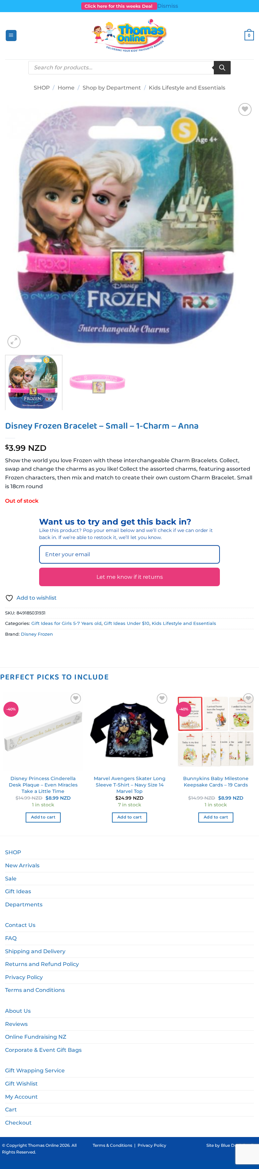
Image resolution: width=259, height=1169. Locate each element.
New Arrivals (22, 865)
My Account (21, 1097)
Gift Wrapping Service (35, 1070)
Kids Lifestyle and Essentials (187, 88)
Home (66, 88)
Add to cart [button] (43, 817)
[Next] (240, 225)
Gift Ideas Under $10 (126, 623)
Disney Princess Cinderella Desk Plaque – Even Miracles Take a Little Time (43, 784)
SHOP (42, 88)
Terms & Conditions (112, 1145)
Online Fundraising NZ (35, 1037)
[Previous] (18, 225)
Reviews (16, 1024)
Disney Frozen (37, 634)
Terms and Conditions (35, 990)
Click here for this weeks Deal (119, 6)
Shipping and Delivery (35, 951)
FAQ (11, 938)
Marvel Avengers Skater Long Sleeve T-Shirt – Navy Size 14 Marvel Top (130, 784)
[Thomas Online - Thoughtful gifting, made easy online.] (129, 35)
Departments (23, 904)
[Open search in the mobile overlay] (129, 67)
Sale (11, 878)
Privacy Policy (24, 977)
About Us (18, 1011)
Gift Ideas (18, 891)
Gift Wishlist (21, 1083)
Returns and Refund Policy (42, 964)
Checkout (18, 1123)
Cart (11, 1109)
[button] (11, 35)
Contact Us (20, 925)
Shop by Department (112, 88)
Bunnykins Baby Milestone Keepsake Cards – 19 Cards (216, 781)
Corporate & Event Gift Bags (43, 1050)
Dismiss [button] (167, 6)
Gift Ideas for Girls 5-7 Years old (66, 623)
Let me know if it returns (129, 577)
